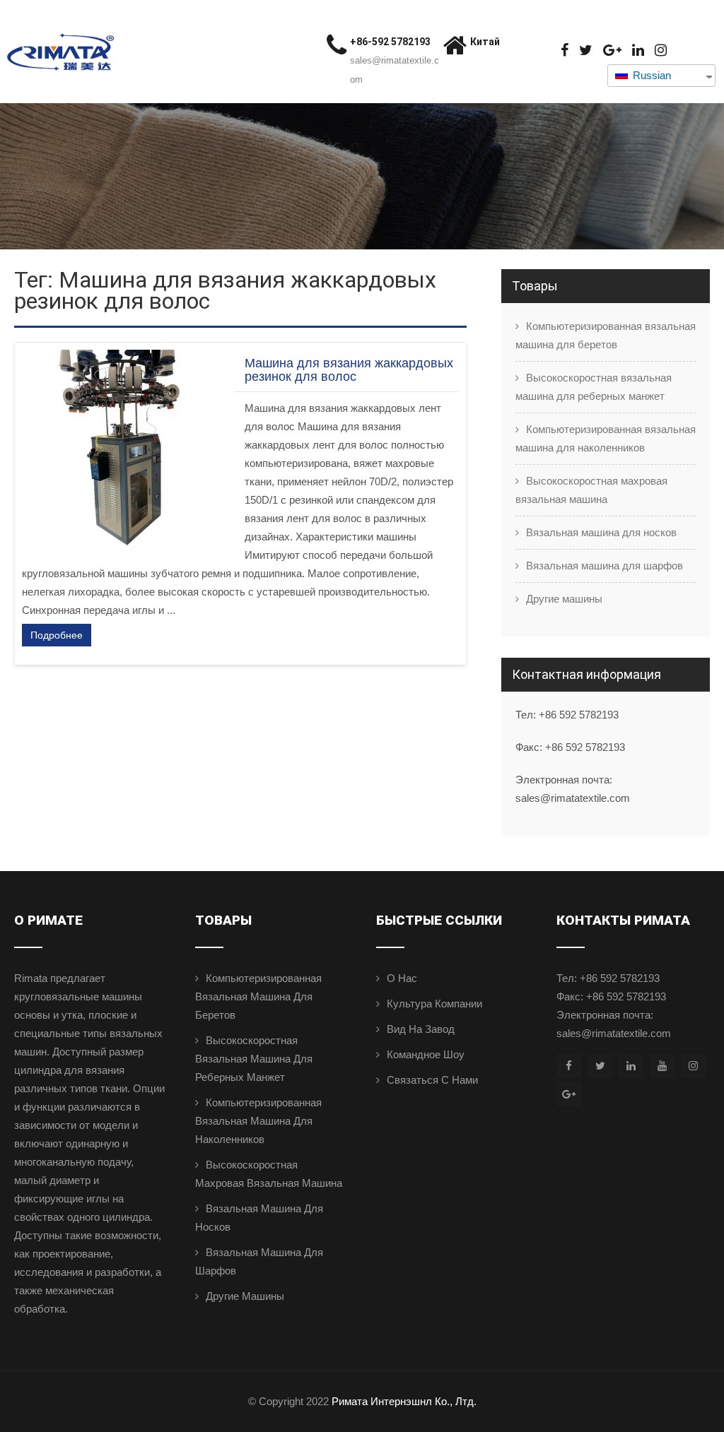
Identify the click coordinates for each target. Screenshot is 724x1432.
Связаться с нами (432, 1080)
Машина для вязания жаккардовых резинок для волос (349, 370)
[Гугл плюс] (612, 50)
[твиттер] (585, 50)
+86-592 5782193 (390, 41)
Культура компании (434, 1004)
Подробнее (56, 635)
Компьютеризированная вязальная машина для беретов (605, 335)
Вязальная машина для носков (601, 532)
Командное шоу (426, 1054)
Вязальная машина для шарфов (604, 566)
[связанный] (638, 50)
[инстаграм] (661, 50)
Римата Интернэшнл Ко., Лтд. (404, 1401)
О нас (402, 978)
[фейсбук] (564, 50)
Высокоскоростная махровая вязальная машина (591, 490)
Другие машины (564, 599)
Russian (650, 75)
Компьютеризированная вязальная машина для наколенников (605, 438)
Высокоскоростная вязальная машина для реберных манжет (593, 387)
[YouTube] (662, 1065)
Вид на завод (421, 1029)
